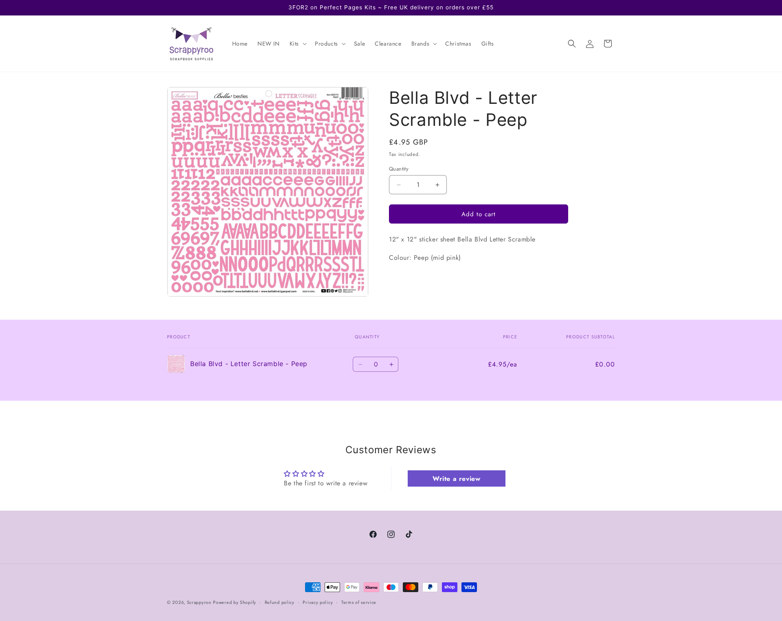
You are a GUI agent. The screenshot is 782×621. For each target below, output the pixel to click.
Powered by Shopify (234, 602)
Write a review (456, 478)
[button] (297, 43)
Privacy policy (318, 602)
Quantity (399, 169)
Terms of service (358, 602)
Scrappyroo (199, 602)
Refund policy (279, 602)
